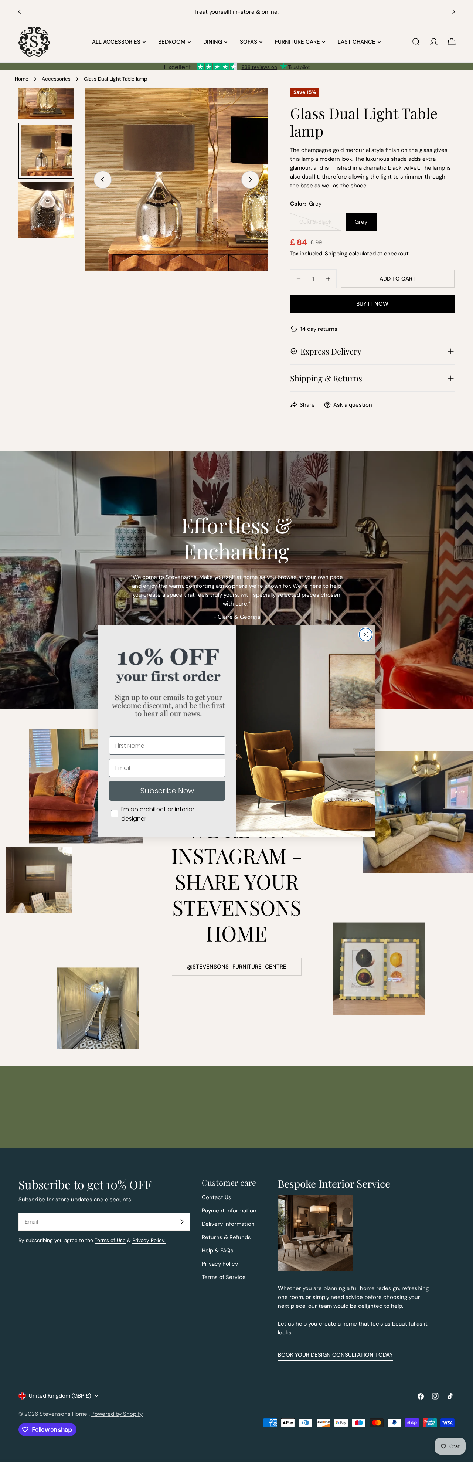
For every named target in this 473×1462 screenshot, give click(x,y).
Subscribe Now (167, 791)
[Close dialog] (365, 634)
